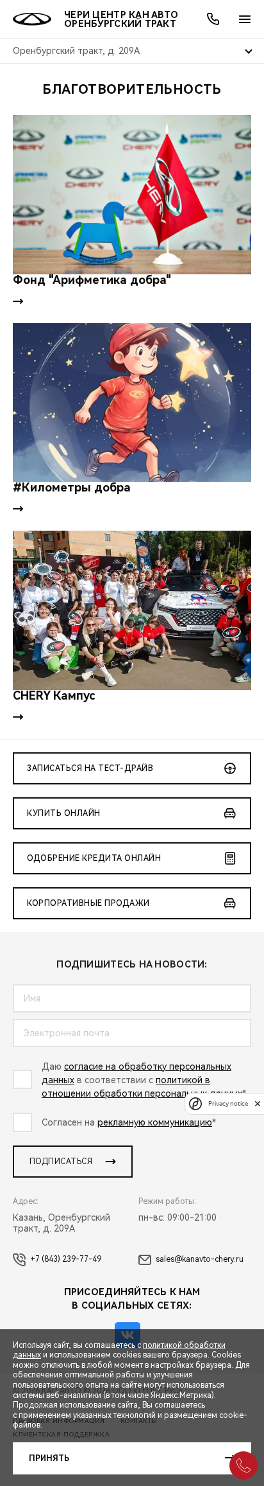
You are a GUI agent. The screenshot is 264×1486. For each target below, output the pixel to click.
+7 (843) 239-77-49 (65, 1259)
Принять (49, 1458)
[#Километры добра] (132, 402)
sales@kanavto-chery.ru (199, 1259)
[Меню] (245, 19)
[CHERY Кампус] (132, 610)
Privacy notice (228, 1103)
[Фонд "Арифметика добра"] (132, 194)
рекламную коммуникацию (154, 1122)
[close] (257, 1103)
